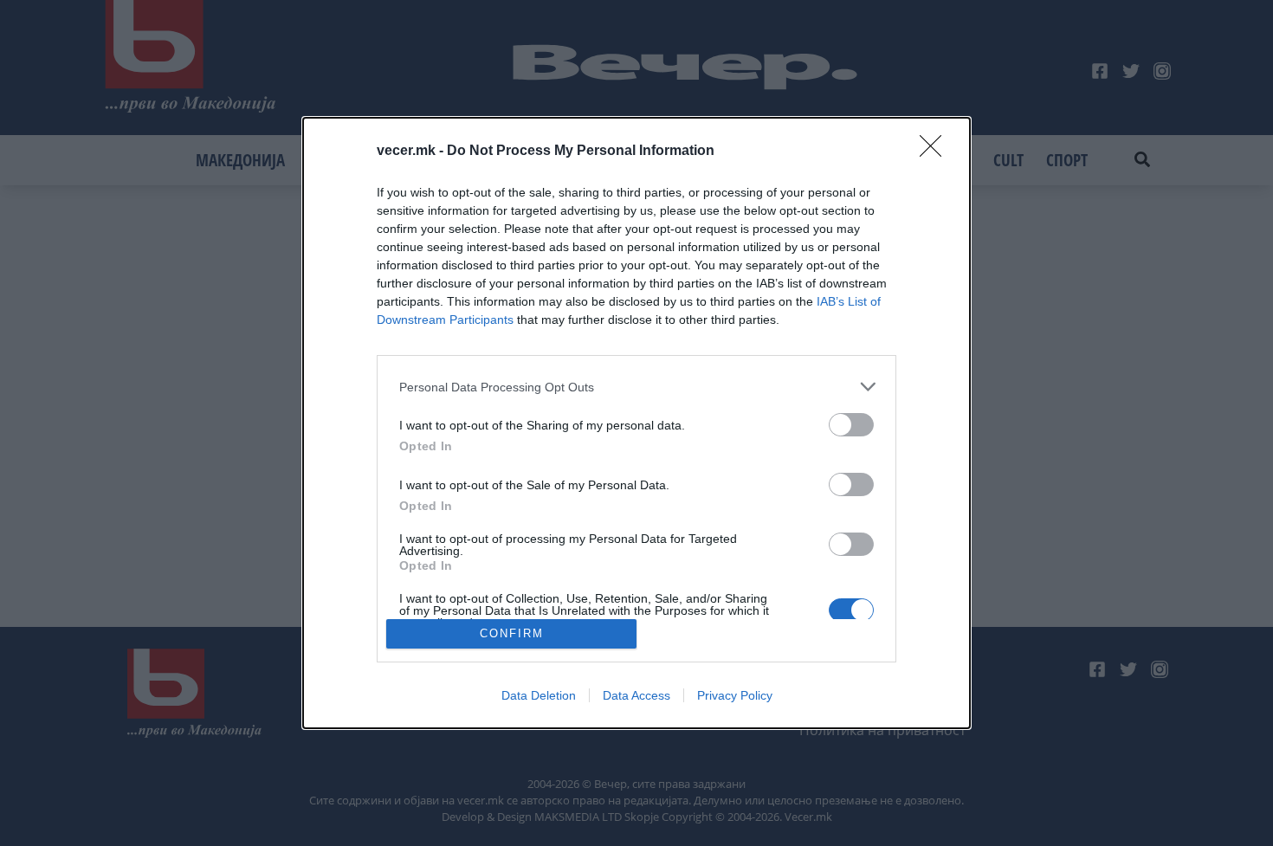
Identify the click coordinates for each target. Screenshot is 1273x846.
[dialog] (636, 422)
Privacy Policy (734, 695)
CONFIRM (512, 633)
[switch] (851, 424)
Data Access (636, 695)
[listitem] (636, 387)
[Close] (936, 151)
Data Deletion (538, 695)
